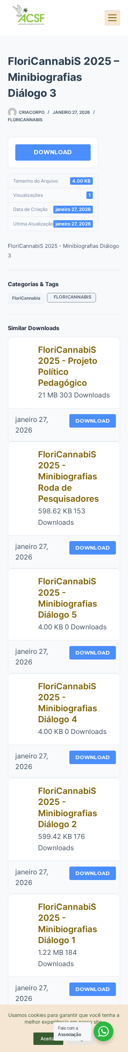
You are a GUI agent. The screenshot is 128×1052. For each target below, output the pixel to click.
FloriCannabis (25, 119)
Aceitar (48, 1038)
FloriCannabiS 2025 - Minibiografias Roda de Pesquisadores (68, 476)
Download (53, 152)
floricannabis (71, 297)
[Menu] (112, 18)
